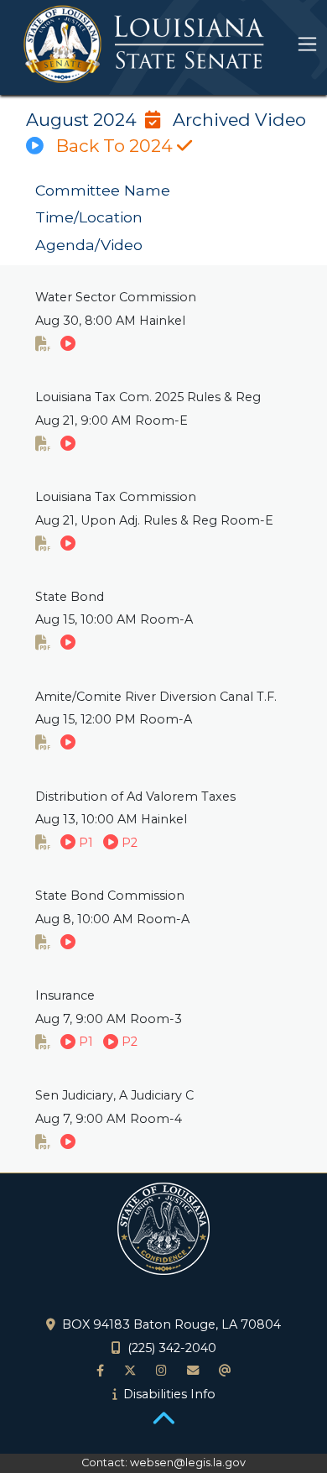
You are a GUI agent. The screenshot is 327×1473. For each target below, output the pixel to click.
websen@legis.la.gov (188, 1462)
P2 (128, 842)
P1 (84, 842)
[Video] (68, 344)
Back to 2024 (116, 145)
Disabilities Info (169, 1394)
